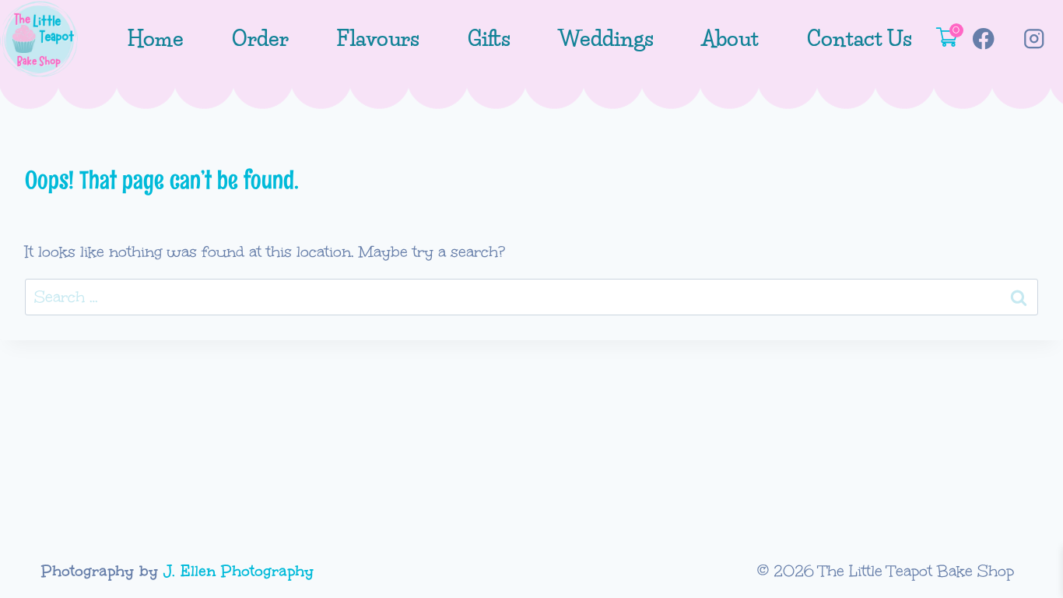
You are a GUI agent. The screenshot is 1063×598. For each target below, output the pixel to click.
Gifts (489, 38)
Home (155, 38)
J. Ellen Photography (238, 571)
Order (260, 38)
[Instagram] (1033, 39)
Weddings (606, 38)
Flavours (377, 38)
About (730, 38)
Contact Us (859, 38)
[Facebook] (983, 39)
